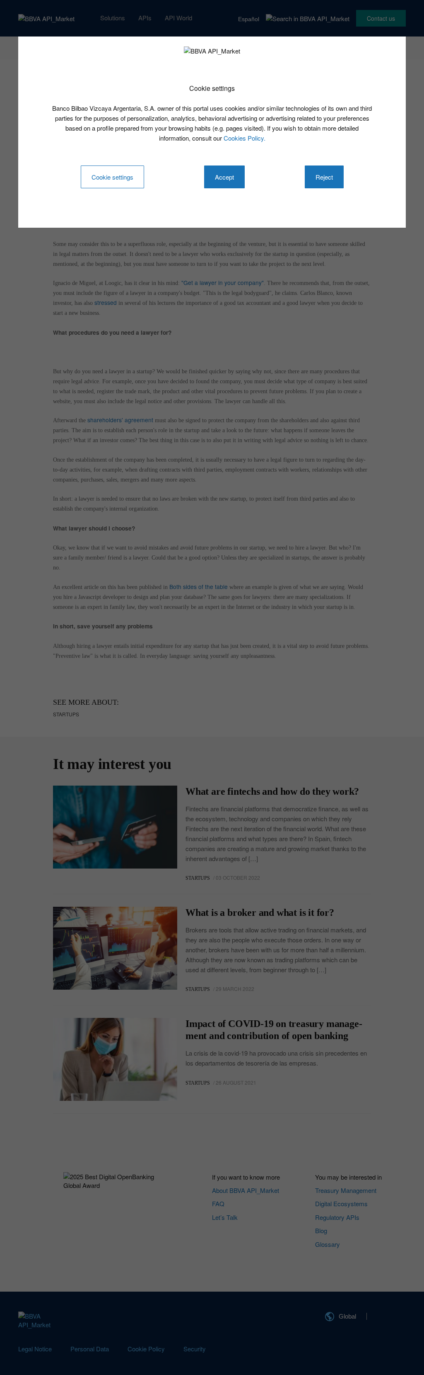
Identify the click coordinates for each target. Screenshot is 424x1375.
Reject (324, 177)
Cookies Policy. (244, 138)
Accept (224, 177)
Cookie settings (112, 177)
